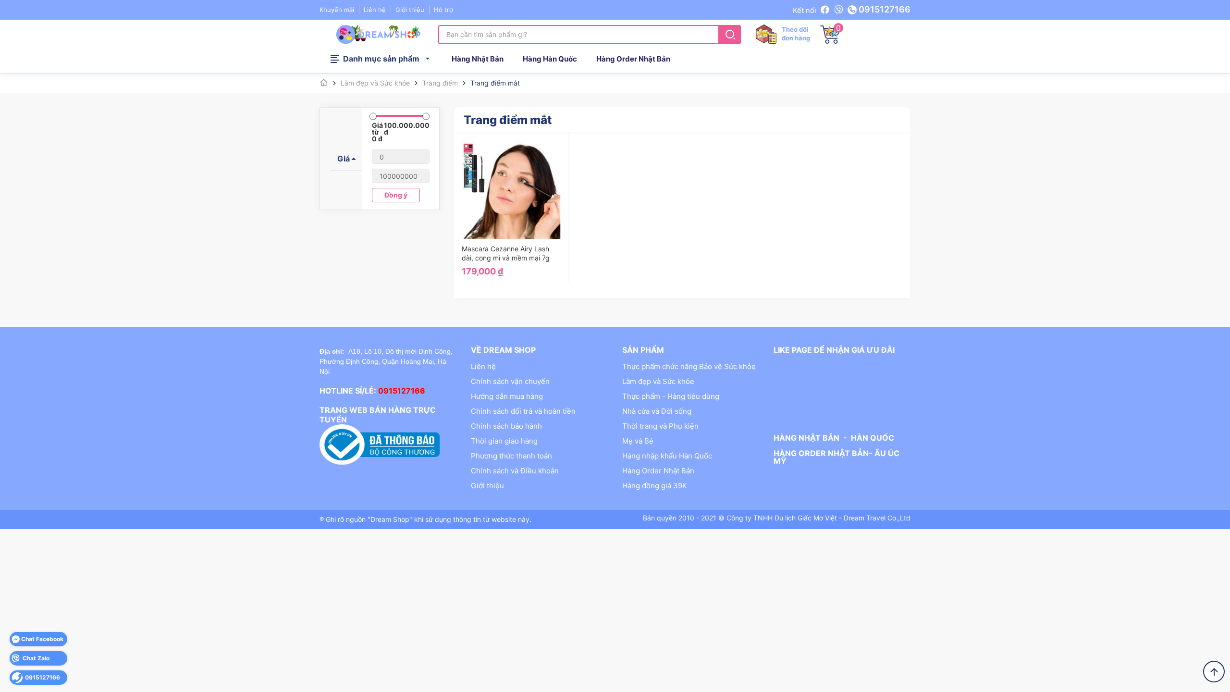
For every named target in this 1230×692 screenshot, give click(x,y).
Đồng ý (395, 195)
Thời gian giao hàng (504, 440)
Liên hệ (375, 9)
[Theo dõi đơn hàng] (766, 33)
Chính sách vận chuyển (510, 381)
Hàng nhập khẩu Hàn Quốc (667, 455)
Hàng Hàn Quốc (550, 58)
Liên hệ (483, 366)
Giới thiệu (409, 9)
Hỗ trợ (443, 9)
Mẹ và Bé (637, 440)
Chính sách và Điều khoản (515, 470)
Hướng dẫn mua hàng (507, 396)
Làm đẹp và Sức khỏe (658, 381)
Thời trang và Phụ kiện (660, 426)
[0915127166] (838, 10)
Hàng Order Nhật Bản (633, 58)
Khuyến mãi (337, 9)
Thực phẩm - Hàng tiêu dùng (670, 396)
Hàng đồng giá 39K (654, 485)
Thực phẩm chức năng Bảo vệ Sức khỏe (689, 366)
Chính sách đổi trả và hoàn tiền (523, 411)
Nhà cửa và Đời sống (656, 411)
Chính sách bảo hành (506, 426)
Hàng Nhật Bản (478, 58)
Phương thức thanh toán (511, 455)
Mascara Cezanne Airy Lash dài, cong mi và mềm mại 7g (506, 253)
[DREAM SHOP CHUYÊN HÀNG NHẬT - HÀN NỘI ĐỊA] (378, 33)
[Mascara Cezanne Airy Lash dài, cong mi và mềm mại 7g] (511, 189)
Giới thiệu (487, 485)
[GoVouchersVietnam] (826, 10)
